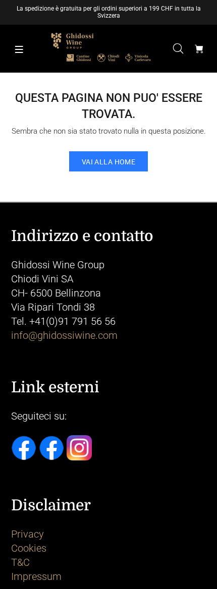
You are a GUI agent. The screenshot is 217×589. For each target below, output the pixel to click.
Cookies (28, 548)
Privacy (27, 534)
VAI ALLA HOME (108, 162)
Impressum (36, 576)
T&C (20, 562)
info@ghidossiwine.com (64, 335)
